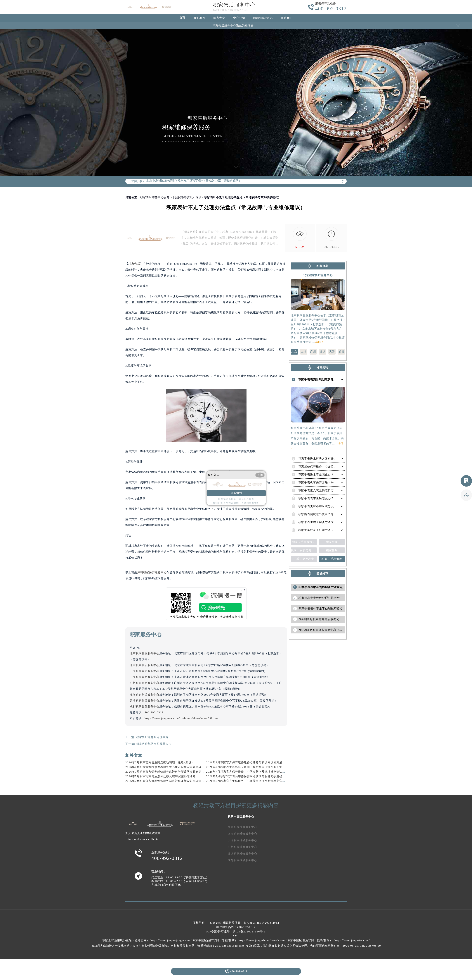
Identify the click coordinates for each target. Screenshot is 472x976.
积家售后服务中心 (234, 5)
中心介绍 (239, 17)
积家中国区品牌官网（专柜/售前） (215, 940)
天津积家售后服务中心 (144, 700)
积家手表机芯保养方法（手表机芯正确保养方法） (330, 482)
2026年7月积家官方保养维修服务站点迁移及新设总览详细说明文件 (169, 780)
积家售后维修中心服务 (155, 197)
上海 (304, 351)
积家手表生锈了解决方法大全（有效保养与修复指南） (333, 522)
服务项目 (199, 17)
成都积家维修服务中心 (242, 860)
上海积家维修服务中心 (242, 833)
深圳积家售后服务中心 (144, 694)
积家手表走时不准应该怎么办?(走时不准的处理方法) (332, 506)
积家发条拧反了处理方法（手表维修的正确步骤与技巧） (335, 530)
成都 (341, 351)
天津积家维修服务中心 (242, 840)
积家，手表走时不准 (304, 550)
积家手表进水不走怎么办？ (316, 474)
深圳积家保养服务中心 (152, 572)
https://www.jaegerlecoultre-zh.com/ (263, 940)
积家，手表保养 (332, 558)
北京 (294, 351)
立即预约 (236, 493)
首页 (182, 17)
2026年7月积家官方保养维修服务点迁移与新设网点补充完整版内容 (169, 771)
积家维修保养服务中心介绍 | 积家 (320, 466)
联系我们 (287, 17)
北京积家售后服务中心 (144, 653)
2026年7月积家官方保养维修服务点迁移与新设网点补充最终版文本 (250, 762)
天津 (332, 351)
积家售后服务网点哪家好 (152, 737)
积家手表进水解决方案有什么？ (319, 458)
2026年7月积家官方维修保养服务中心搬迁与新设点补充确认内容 (167, 767)
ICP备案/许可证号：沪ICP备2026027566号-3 (236, 931)
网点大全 (219, 17)
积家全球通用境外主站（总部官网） (126, 940)
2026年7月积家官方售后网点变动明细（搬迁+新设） (159, 762)
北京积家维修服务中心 (242, 827)
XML (236, 935)
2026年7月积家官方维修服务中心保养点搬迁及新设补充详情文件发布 (251, 780)
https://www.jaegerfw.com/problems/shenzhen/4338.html (182, 718)
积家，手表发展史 (304, 541)
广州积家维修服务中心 (242, 847)
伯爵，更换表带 (304, 558)
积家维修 (332, 541)
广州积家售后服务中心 (144, 682)
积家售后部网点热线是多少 (153, 743)
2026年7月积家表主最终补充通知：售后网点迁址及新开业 (244, 767)
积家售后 (134, 263)
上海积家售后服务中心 (144, 671)
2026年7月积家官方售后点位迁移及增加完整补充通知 (160, 776)
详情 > (319, 342)
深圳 (199, 197)
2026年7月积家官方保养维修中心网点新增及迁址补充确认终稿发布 (250, 771)
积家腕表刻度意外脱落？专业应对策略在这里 (327, 514)
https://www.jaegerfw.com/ (352, 940)
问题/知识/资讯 (263, 17)
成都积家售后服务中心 (144, 706)
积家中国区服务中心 (241, 816)
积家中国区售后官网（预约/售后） (310, 940)
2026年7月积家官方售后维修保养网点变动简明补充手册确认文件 (248, 776)
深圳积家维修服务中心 (242, 853)
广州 (313, 351)
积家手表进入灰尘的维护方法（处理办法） (326, 490)
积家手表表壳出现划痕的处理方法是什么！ (326, 379)
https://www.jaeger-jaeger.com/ (171, 940)
